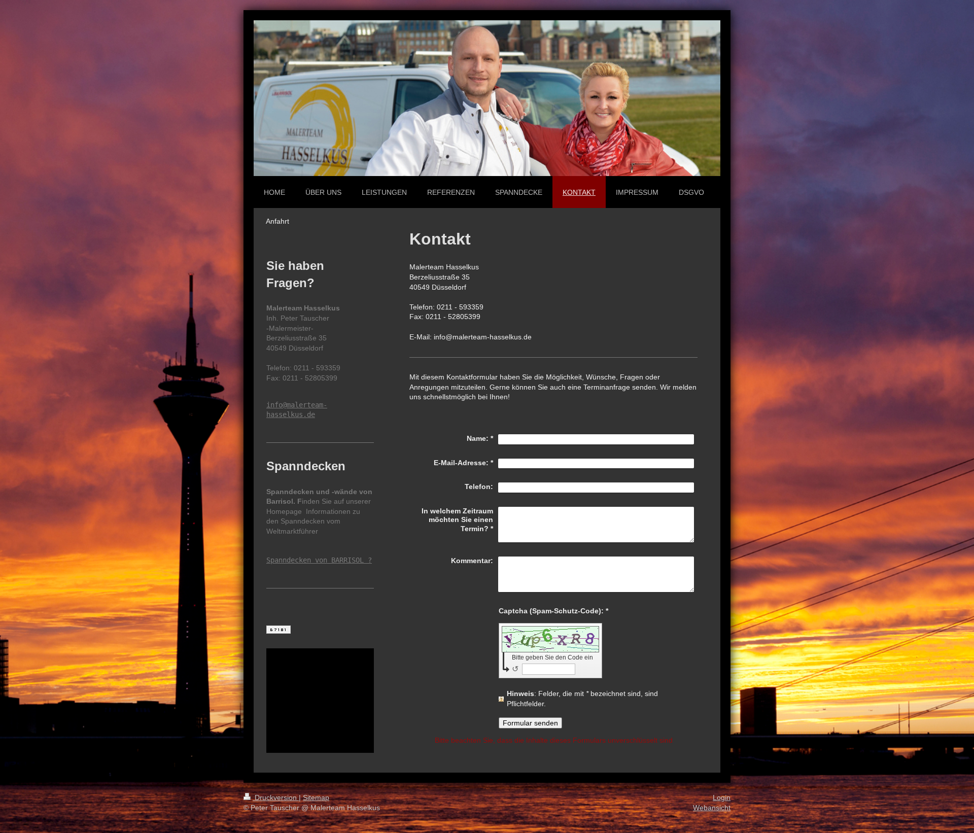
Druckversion (276, 797)
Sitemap (316, 797)
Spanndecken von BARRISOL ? (319, 560)
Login (721, 797)
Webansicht (711, 808)
